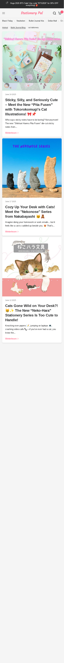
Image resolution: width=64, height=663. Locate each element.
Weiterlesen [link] (11, 133)
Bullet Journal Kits (36, 21)
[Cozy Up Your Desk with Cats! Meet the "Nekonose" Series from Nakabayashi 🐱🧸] (32, 168)
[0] (59, 13)
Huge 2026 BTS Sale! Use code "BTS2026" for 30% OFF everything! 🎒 (34, 4)
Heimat (5, 28)
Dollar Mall (52, 21)
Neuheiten (21, 21)
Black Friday (7, 21)
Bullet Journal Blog (18, 28)
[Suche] (54, 13)
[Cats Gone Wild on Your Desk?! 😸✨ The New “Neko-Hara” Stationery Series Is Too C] (32, 266)
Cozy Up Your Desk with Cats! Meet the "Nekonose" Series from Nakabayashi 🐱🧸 (30, 211)
